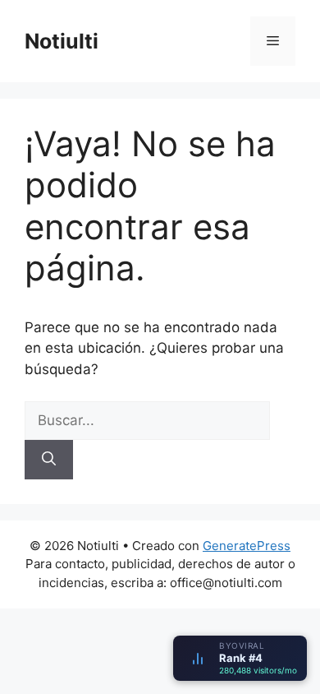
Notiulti (61, 41)
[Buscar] (49, 459)
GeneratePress (246, 545)
